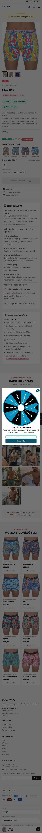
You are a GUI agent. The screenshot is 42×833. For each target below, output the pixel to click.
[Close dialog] (38, 390)
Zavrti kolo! (21, 441)
